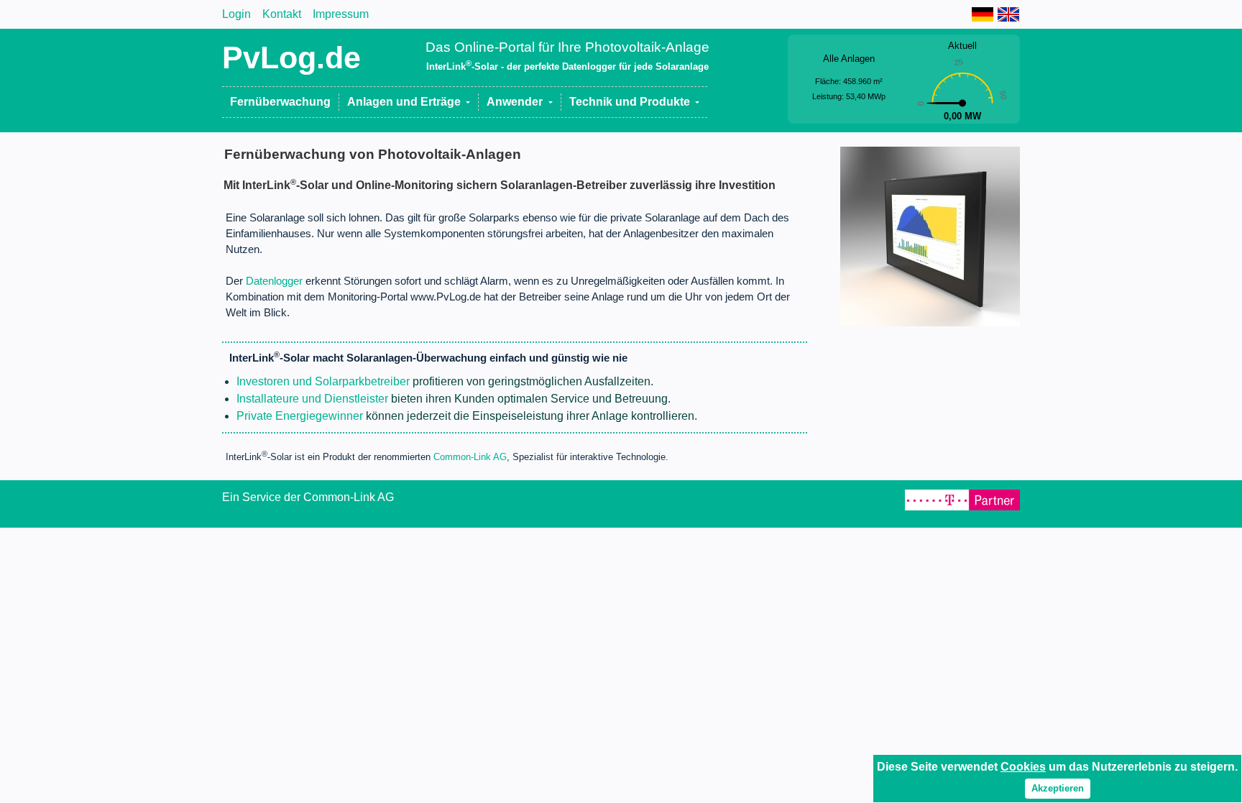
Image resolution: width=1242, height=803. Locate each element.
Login (236, 14)
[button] (409, 102)
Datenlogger (274, 281)
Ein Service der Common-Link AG (308, 497)
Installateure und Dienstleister (312, 399)
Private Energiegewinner (299, 416)
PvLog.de (291, 57)
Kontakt (281, 14)
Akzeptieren (1057, 788)
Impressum (341, 14)
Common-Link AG (470, 457)
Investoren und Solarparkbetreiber (323, 381)
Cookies (1023, 767)
